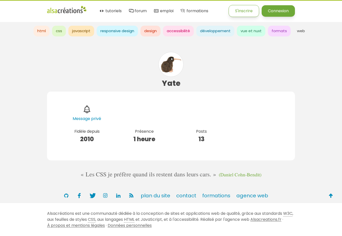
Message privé (87, 118)
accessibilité (178, 30)
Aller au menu (13, 8)
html (41, 30)
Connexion (278, 11)
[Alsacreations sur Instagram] (105, 195)
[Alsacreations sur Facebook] (79, 195)
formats (279, 30)
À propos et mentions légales (76, 225)
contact (186, 195)
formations (197, 11)
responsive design (117, 30)
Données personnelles (130, 225)
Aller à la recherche (90, 8)
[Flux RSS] (131, 195)
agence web (252, 195)
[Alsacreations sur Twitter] (92, 195)
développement (215, 30)
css (59, 30)
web (301, 30)
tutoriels (113, 11)
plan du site (155, 195)
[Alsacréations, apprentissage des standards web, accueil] (66, 12)
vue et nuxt (251, 30)
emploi (166, 11)
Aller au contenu (49, 8)
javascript (81, 30)
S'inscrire (244, 11)
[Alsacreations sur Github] (66, 195)
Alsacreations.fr (265, 219)
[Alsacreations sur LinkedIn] (118, 195)
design (150, 30)
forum (140, 11)
